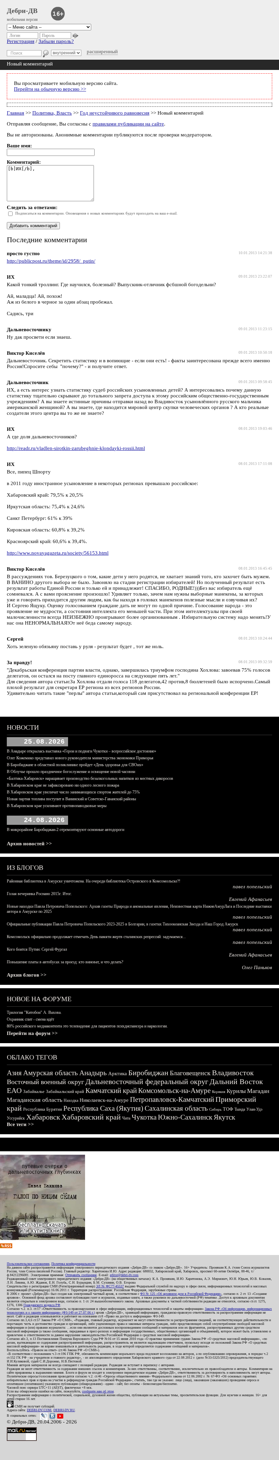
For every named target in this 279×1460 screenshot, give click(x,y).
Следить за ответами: (32, 207)
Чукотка (144, 1117)
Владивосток (233, 1072)
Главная (15, 113)
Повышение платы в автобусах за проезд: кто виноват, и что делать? (65, 962)
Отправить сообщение (81, 1275)
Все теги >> (20, 1124)
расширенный (102, 51)
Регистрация (20, 41)
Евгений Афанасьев (250, 899)
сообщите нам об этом (98, 1391)
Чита (126, 1118)
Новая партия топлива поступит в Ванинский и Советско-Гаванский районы (71, 799)
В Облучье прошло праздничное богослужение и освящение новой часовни (71, 771)
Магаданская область (34, 1099)
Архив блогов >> (27, 975)
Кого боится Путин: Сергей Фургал (37, 949)
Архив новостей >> (29, 843)
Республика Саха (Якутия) (103, 1108)
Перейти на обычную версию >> (50, 89)
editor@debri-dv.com (124, 1275)
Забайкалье (34, 1091)
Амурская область (50, 1073)
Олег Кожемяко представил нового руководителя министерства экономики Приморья (80, 758)
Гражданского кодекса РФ (41, 1305)
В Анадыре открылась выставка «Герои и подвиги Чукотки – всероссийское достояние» (81, 751)
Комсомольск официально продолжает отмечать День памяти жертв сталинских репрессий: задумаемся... (96, 936)
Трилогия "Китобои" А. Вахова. (34, 1012)
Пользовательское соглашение (28, 1264)
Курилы (236, 1091)
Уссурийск (16, 1118)
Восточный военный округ (45, 1081)
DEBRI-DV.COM (39, 1410)
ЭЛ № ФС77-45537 (110, 1286)
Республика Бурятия (42, 1109)
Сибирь (215, 1109)
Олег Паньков (257, 967)
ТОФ (228, 1109)
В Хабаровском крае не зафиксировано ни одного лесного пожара (63, 785)
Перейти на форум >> (32, 1033)
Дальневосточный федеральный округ (146, 1081)
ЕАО (14, 1090)
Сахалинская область (176, 1108)
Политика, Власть (52, 113)
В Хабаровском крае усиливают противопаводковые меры (56, 805)
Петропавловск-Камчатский (172, 1099)
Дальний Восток (236, 1081)
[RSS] (6, 1246)
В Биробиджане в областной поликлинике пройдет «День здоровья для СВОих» (75, 764)
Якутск (224, 1117)
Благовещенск (190, 1073)
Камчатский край (111, 1090)
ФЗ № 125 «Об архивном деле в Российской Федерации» (180, 1294)
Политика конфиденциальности (73, 1264)
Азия (14, 1073)
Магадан (258, 1090)
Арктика (117, 1073)
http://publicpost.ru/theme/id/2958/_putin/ (51, 261)
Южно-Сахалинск (185, 1117)
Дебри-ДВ (22, 10)
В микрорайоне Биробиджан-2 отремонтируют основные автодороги (65, 829)
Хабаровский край (91, 1117)
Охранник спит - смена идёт (30, 1019)
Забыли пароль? (56, 41)
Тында (239, 1109)
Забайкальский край (65, 1091)
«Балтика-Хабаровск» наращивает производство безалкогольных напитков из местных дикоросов (90, 778)
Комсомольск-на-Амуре (174, 1090)
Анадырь (93, 1073)
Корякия (218, 1092)
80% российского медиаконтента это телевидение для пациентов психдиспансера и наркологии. (87, 1026)
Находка (71, 1100)
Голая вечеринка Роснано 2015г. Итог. (39, 893)
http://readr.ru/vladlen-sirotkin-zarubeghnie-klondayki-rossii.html (76, 448)
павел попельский (252, 886)
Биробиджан (148, 1072)
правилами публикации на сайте (128, 124)
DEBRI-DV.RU (64, 1410)
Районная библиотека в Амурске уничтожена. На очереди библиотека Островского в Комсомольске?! (93, 881)
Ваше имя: (19, 145)
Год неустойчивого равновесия (114, 113)
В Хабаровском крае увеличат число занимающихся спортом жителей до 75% (73, 792)
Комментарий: (24, 162)
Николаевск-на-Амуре (104, 1100)
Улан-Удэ (254, 1109)
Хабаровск (43, 1117)
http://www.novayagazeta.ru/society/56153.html (58, 553)
